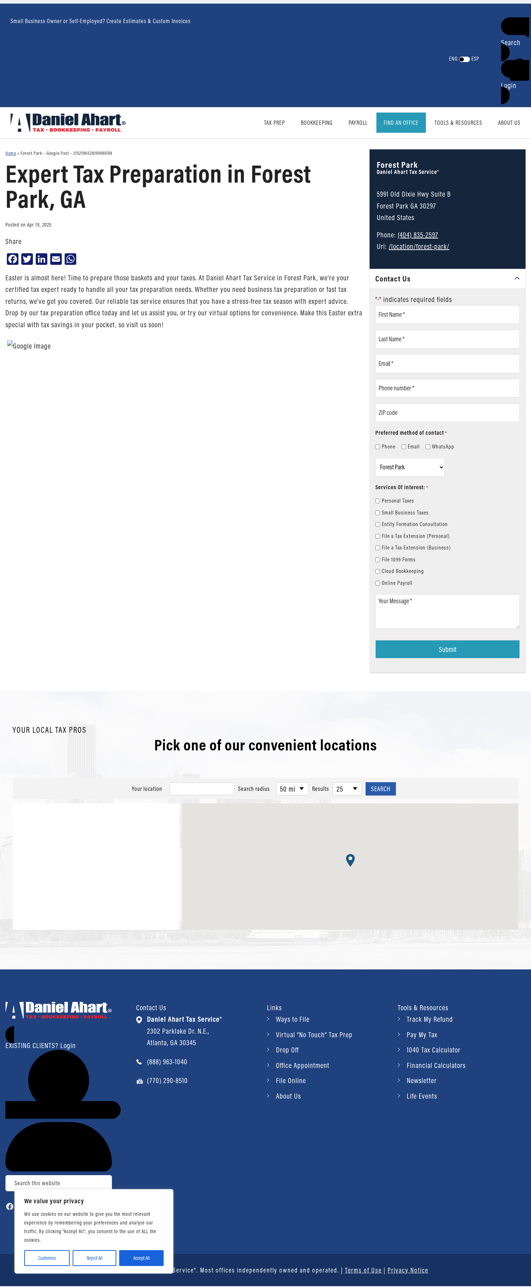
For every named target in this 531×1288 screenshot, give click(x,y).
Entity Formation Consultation (415, 524)
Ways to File (293, 1019)
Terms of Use (363, 1270)
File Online (291, 1080)
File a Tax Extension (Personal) (416, 536)
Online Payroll (397, 582)
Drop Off (287, 1049)
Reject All (95, 1258)
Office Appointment (302, 1065)
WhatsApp (443, 446)
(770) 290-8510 (167, 1080)
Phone (389, 446)
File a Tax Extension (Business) (416, 547)
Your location (147, 788)
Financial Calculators (436, 1065)
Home (10, 153)
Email (414, 446)
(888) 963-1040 (167, 1061)
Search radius (254, 788)
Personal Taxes (398, 500)
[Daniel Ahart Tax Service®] (68, 121)
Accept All (141, 1258)
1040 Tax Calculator (434, 1049)
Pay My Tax (422, 1034)
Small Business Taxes (405, 512)
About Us (288, 1095)
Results (320, 788)
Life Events (422, 1095)
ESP (475, 58)
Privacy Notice (408, 1270)
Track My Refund (430, 1019)
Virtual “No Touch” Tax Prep (314, 1034)
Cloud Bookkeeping (403, 571)
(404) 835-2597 (418, 234)
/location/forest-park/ (419, 246)
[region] (93, 1231)
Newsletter (422, 1080)
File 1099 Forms (399, 559)
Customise (47, 1258)
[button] (515, 39)
